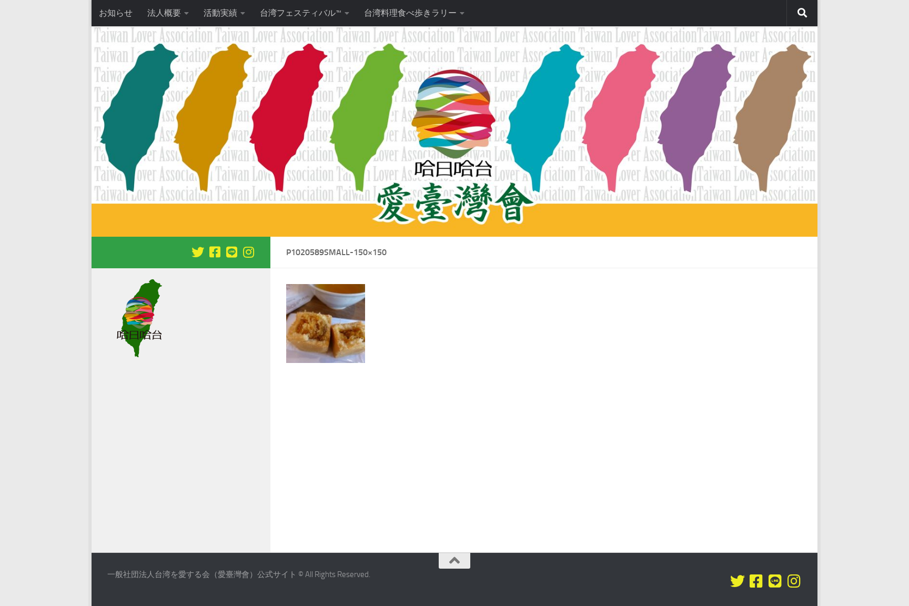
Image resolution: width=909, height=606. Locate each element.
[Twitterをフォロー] (197, 252)
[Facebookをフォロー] (214, 252)
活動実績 (220, 13)
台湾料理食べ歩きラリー (410, 13)
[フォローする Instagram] (248, 252)
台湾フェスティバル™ (300, 13)
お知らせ (116, 13)
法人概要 (164, 13)
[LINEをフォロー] (231, 252)
